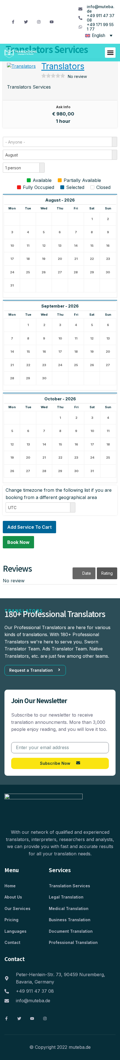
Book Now (18, 542)
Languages (15, 931)
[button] (110, 52)
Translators (62, 66)
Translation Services (69, 885)
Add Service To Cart (29, 527)
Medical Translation (68, 908)
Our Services (17, 908)
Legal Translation (66, 897)
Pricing (11, 919)
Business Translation (69, 919)
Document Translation (71, 931)
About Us (13, 897)
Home (10, 885)
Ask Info (63, 107)
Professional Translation (73, 942)
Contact (12, 942)
